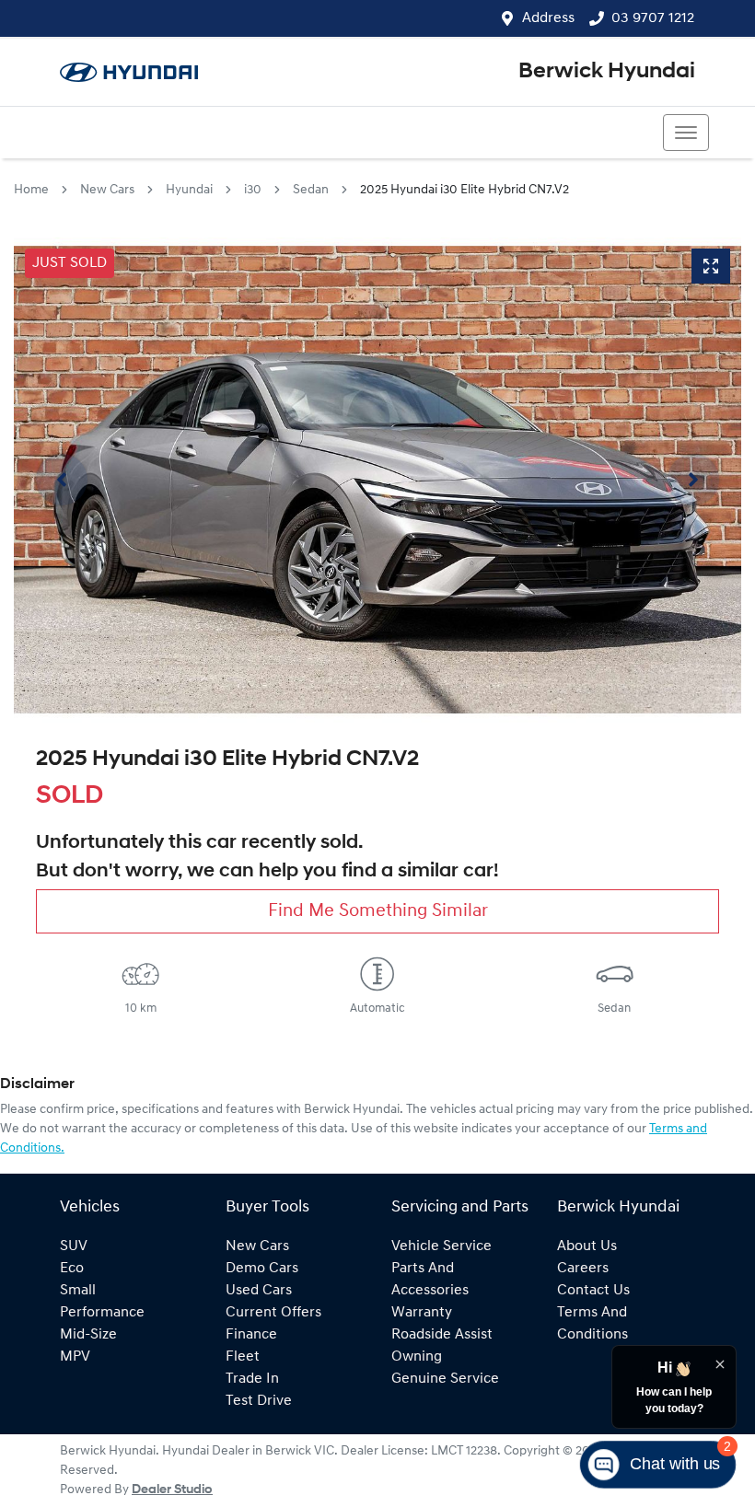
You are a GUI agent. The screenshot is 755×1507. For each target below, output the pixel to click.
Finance (251, 1334)
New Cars (107, 190)
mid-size (88, 1334)
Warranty (421, 1312)
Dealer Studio (172, 1490)
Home (31, 190)
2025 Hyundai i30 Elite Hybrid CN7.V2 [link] (464, 190)
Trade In (252, 1379)
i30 (252, 190)
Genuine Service (445, 1379)
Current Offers (273, 1312)
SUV (73, 1246)
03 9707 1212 (652, 18)
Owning (416, 1357)
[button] (686, 132)
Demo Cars (262, 1268)
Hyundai (189, 190)
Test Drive (259, 1401)
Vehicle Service (441, 1246)
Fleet (243, 1357)
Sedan (311, 190)
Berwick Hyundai (606, 72)
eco (72, 1268)
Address (548, 18)
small (78, 1290)
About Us (587, 1246)
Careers (583, 1268)
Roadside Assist (442, 1334)
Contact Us (593, 1290)
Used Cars (259, 1290)
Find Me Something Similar (378, 911)
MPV (75, 1357)
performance (102, 1312)
